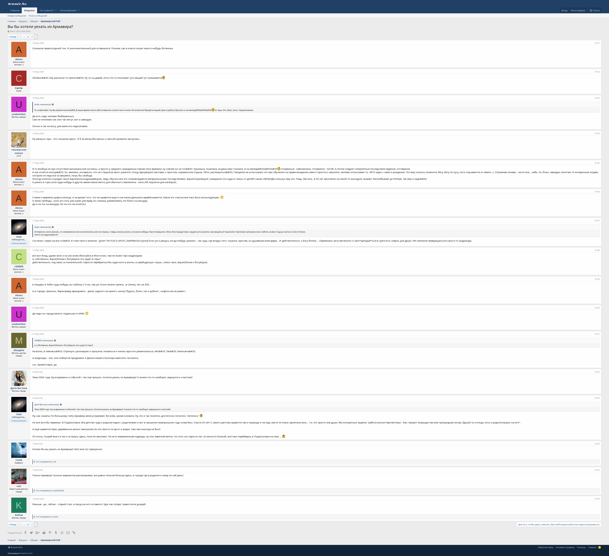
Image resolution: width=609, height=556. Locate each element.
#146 (597, 191)
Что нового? (46, 10)
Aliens (12, 31)
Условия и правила (565, 547)
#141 (597, 43)
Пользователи (68, 10)
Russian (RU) (16, 547)
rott (18, 486)
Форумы (29, 10)
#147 (597, 220)
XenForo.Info (27, 553)
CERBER (18, 266)
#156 (597, 498)
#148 (597, 250)
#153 (597, 398)
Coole (19, 459)
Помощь (581, 547)
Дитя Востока (18, 388)
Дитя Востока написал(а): (46, 404)
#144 (597, 133)
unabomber (19, 114)
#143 (597, 98)
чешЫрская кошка (18, 151)
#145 (597, 163)
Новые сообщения (17, 15)
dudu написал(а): (42, 104)
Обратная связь (545, 547)
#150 (597, 307)
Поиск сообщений (38, 15)
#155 (597, 470)
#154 (597, 443)
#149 (597, 279)
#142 (597, 71)
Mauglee (19, 350)
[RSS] (599, 547)
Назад (13, 36)
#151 (597, 334)
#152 (597, 372)
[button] (55, 10)
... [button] (24, 36)
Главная (14, 10)
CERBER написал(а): (43, 340)
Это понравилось (46, 461)
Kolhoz (19, 515)
